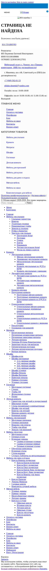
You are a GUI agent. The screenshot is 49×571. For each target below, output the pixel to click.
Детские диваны (18, 498)
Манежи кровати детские (22, 413)
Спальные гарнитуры (21, 219)
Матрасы (10, 147)
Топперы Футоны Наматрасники (26, 342)
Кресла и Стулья (18, 500)
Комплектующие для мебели (19, 193)
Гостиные (10, 157)
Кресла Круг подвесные (27, 465)
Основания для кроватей (22, 328)
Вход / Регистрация (15, 552)
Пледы (20, 243)
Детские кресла (23, 508)
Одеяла (20, 240)
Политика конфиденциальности (15, 195)
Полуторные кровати (20, 292)
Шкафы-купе (17, 356)
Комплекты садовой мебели (23, 486)
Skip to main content (25, 2)
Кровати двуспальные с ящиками (31, 271)
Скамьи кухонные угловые (29, 441)
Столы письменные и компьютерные (28, 406)
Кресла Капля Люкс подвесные (31, 470)
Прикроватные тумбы (21, 226)
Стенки (14, 389)
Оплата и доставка (14, 112)
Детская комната (13, 162)
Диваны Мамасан (19, 482)
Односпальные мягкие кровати (31, 306)
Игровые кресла (24, 505)
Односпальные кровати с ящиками (32, 323)
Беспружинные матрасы (22, 332)
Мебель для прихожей (16, 167)
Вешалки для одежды (21, 425)
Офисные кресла (24, 503)
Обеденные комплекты (21, 448)
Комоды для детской (20, 411)
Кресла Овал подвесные (27, 467)
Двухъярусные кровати (21, 273)
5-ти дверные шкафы (26, 368)
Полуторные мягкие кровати (29, 295)
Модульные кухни (19, 434)
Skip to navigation (9, 2)
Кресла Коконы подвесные (23, 460)
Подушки (21, 238)
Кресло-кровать (24, 515)
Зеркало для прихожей (21, 429)
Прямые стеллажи (19, 380)
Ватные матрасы (18, 351)
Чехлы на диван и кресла (28, 250)
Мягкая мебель (12, 183)
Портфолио (11, 115)
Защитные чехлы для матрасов (25, 344)
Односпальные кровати (22, 304)
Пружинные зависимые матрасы (26, 337)
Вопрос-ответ (12, 127)
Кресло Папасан (18, 479)
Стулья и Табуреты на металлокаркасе (28, 456)
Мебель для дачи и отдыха (18, 178)
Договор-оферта (38, 195)
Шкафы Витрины (19, 375)
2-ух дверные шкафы (26, 361)
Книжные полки (18, 415)
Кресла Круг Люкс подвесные (30, 472)
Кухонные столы (18, 451)
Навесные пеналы (19, 377)
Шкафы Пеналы (18, 373)
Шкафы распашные (20, 358)
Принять (43, 569)
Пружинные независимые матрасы (27, 335)
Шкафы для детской (20, 408)
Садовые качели (18, 484)
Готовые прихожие (19, 422)
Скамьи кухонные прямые (28, 444)
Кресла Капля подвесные (28, 463)
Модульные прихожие (21, 420)
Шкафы (9, 152)
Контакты (10, 124)
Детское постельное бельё (28, 247)
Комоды (15, 221)
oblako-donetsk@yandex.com (16, 86)
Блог (8, 118)
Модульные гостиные (21, 387)
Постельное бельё (25, 235)
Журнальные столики (21, 394)
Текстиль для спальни (21, 233)
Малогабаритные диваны (22, 496)
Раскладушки (17, 325)
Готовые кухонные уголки (28, 446)
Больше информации (20, 569)
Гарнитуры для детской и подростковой (29, 401)
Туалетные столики (20, 224)
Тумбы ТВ (16, 392)
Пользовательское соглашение (14, 198)
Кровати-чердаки (19, 290)
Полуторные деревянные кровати (32, 297)
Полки (14, 396)
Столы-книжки (18, 453)
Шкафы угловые (18, 370)
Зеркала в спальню (19, 228)
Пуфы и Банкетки (19, 231)
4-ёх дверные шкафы (26, 366)
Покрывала (22, 245)
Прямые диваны (18, 493)
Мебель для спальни (15, 137)
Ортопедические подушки (23, 347)
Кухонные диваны (19, 439)
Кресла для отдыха (25, 512)
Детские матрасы (19, 340)
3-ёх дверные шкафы (26, 363)
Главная (9, 109)
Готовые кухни (18, 437)
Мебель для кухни (14, 172)
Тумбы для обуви (19, 427)
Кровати (10, 142)
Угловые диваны (18, 491)
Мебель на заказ (13, 121)
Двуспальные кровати (21, 254)
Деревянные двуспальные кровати (32, 259)
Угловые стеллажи (19, 382)
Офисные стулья (24, 510)
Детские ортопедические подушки (26, 349)
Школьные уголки (19, 403)
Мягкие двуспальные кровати (30, 257)
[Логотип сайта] (24, 12)
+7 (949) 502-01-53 (12, 80)
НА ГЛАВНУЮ (9, 44)
